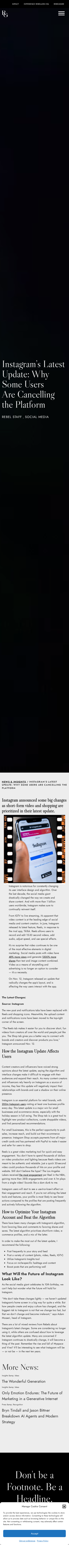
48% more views (17, 957)
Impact (15, 4)
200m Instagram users (14, 1104)
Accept (34, 1533)
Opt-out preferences (27, 1540)
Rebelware (59, 4)
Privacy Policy (42, 1540)
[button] (64, 1506)
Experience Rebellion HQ (36, 4)
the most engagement (30, 1175)
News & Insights (14, 781)
